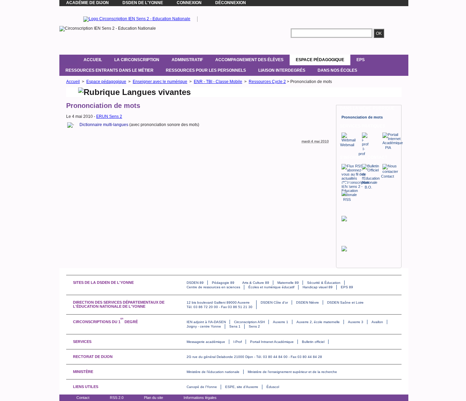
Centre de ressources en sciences (213, 287)
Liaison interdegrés (281, 70)
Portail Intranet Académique (272, 342)
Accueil (93, 59)
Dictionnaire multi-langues (103, 124)
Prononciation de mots (362, 117)
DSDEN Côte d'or (274, 302)
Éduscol (272, 387)
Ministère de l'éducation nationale (213, 372)
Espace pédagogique (320, 59)
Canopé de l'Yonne (202, 387)
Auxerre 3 (355, 322)
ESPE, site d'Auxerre (241, 387)
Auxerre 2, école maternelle (318, 322)
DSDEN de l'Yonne (142, 2)
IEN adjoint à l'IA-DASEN (206, 322)
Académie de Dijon (87, 2)
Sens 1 (235, 326)
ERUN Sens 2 (109, 116)
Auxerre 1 (280, 322)
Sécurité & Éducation (323, 283)
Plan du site (153, 398)
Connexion (189, 2)
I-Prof (237, 342)
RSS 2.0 (116, 398)
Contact (82, 398)
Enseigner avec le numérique (160, 81)
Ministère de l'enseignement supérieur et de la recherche (292, 372)
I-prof (362, 151)
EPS (360, 59)
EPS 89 (347, 287)
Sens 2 (254, 326)
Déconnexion (230, 2)
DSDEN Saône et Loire (345, 302)
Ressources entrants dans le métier (109, 70)
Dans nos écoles (337, 70)
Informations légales (200, 398)
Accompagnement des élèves (249, 59)
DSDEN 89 (195, 283)
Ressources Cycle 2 (267, 81)
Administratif (187, 59)
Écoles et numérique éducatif (271, 287)
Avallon (377, 322)
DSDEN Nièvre (307, 302)
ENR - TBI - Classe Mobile (218, 81)
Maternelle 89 (288, 283)
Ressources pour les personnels (206, 70)
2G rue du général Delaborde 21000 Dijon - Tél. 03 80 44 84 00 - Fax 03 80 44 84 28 (254, 357)
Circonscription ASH (249, 322)
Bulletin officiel (313, 342)
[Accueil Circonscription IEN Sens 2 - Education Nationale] (136, 18)
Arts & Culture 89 (255, 283)
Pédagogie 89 (223, 283)
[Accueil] (68, 60)
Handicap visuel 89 (318, 287)
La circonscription (136, 59)
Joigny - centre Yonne (204, 326)
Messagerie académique (206, 342)
